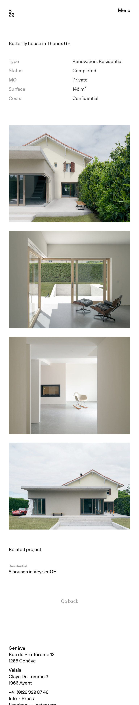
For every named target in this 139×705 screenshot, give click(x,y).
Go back (69, 601)
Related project (25, 549)
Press (28, 698)
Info (13, 698)
